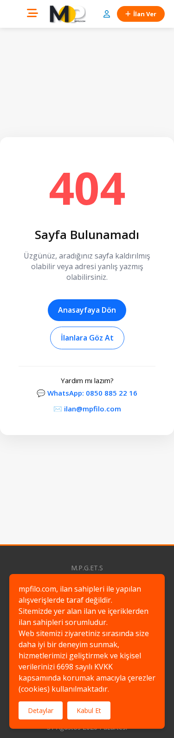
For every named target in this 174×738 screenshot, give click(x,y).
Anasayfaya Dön (87, 310)
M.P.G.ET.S (87, 567)
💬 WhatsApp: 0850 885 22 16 (87, 392)
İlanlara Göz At (87, 338)
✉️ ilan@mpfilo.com (87, 408)
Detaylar (40, 710)
